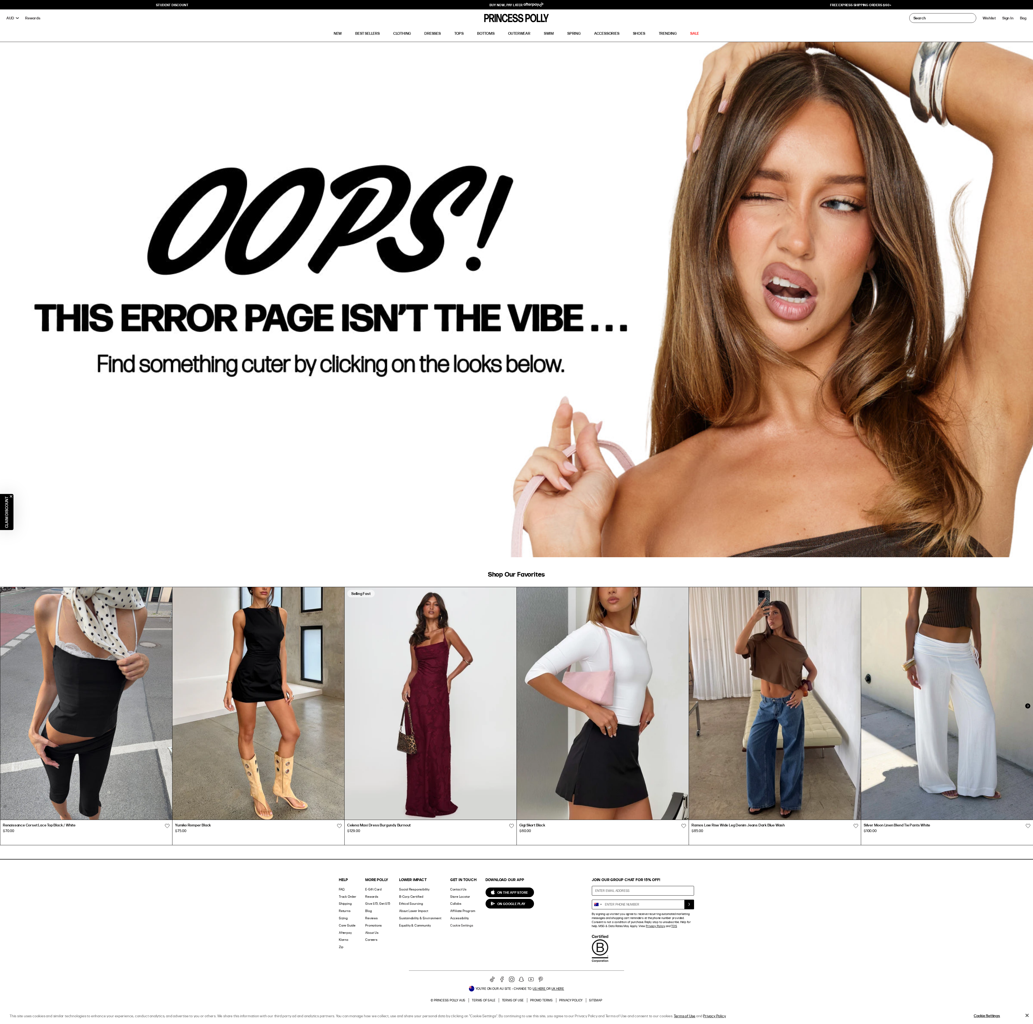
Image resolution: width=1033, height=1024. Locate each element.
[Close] (1027, 1015)
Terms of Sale (483, 1000)
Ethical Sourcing (411, 904)
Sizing (343, 918)
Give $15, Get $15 (377, 904)
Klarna (343, 940)
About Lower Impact (413, 911)
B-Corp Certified (411, 897)
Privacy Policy (655, 926)
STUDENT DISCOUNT (172, 5)
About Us (371, 933)
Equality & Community (415, 925)
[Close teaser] (11, 496)
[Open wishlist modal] (167, 826)
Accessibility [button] (459, 918)
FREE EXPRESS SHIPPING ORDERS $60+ (860, 5)
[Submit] (689, 904)
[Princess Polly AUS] (516, 18)
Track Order (347, 897)
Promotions (373, 925)
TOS (674, 926)
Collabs (456, 904)
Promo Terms (541, 1000)
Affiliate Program (462, 911)
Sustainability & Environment (420, 918)
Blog (368, 911)
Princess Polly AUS (449, 1000)
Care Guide (347, 925)
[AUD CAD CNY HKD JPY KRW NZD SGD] (12, 18)
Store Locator (460, 897)
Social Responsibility (414, 889)
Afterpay (345, 933)
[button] (1023, 18)
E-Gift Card (373, 889)
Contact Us (458, 889)
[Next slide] (1027, 706)
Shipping (345, 904)
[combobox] (597, 904)
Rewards (371, 897)
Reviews (371, 918)
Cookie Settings (461, 925)
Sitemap (595, 1000)
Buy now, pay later (506, 5)
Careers (371, 940)
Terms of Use (513, 1000)
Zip (341, 947)
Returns (345, 911)
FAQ (341, 889)
